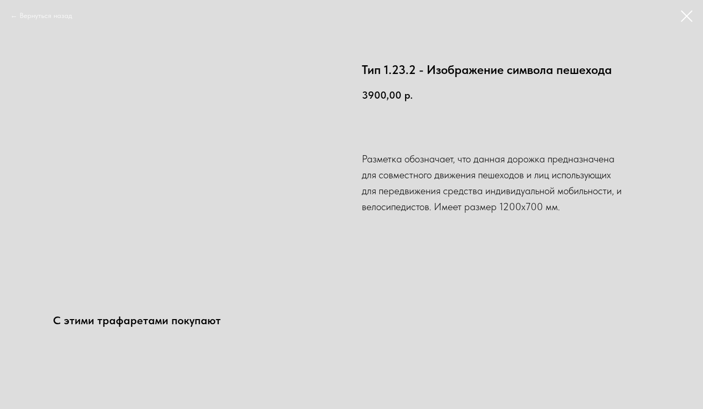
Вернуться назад (46, 15)
